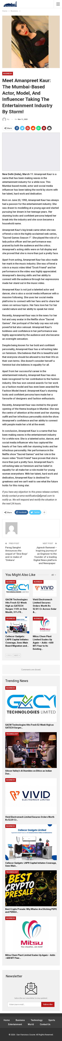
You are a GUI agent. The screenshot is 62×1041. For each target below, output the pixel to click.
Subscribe (48, 1004)
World (31, 1024)
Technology (12, 734)
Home (7, 1020)
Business (7, 74)
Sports (51, 1020)
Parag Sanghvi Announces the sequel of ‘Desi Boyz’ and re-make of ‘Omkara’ (16, 553)
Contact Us (45, 1024)
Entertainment (15, 1024)
